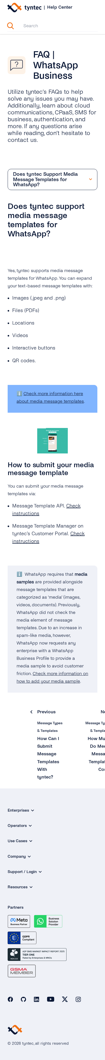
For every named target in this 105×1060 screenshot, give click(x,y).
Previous (46, 711)
